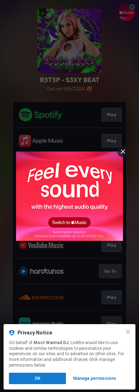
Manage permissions (94, 378)
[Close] (128, 331)
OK (37, 378)
